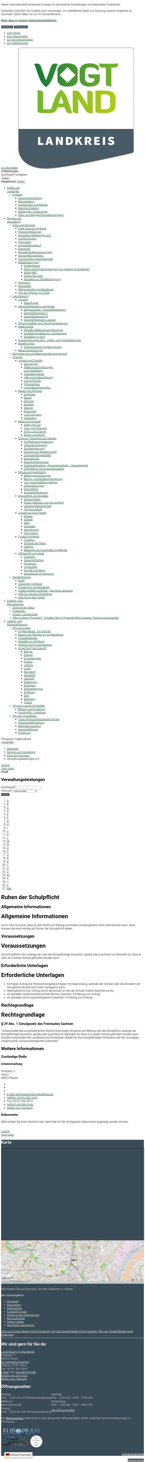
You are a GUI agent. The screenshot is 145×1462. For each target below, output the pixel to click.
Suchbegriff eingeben (14, 174)
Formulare (24, 242)
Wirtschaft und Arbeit (31, 553)
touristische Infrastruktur (39, 573)
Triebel (28, 702)
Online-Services (33, 276)
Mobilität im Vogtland (31, 641)
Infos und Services (23, 225)
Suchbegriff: (8, 787)
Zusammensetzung (30, 198)
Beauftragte (31, 303)
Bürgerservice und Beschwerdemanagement (39, 353)
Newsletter (24, 286)
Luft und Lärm (32, 414)
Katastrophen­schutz (36, 462)
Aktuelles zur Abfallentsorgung (42, 279)
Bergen (28, 651)
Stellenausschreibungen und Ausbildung (38, 369)
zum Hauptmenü (17, 36)
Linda (27, 668)
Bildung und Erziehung (31, 709)
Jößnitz (28, 665)
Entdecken (18, 611)
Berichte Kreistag (28, 208)
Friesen (28, 661)
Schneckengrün (33, 688)
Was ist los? (31, 364)
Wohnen (29, 401)
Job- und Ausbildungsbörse (40, 482)
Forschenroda (32, 658)
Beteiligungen (26, 343)
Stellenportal (25, 326)
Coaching (29, 556)
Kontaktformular (17, 1311)
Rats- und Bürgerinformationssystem (41, 215)
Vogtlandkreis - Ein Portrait (34, 631)
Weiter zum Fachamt (20, 1107)
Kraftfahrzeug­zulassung (39, 441)
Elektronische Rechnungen (23, 1315)
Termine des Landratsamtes (35, 259)
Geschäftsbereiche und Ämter (36, 306)
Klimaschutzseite (133, 1454)
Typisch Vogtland (28, 536)
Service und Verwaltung (21, 752)
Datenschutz (14, 1308)
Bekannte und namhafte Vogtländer (45, 550)
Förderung (30, 563)
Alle (9, 888)
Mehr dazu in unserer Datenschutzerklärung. (29, 20)
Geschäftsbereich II (35, 313)
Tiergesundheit (33, 509)
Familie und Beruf (34, 570)
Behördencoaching (29, 726)
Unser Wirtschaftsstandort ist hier (38, 719)
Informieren (31, 533)
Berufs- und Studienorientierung (43, 479)
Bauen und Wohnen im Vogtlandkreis (40, 634)
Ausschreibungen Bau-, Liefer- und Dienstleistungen (49, 340)
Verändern (30, 418)
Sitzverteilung (26, 201)
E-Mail (5, 1372)
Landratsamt (20, 296)
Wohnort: (6, 790)
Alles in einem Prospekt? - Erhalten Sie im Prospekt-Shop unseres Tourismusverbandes (65, 617)
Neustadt (29, 675)
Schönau (29, 692)
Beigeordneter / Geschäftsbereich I (45, 309)
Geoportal (24, 248)
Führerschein (32, 384)
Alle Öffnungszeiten (63, 1410)
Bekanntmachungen (30, 350)
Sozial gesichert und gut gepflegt (44, 502)
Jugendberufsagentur (37, 387)
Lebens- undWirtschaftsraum (17, 622)
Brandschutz (31, 458)
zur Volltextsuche (17, 43)
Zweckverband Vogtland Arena (42, 347)
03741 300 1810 (22, 1097)
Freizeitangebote (34, 374)
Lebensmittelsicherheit (37, 506)
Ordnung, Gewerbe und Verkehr (37, 438)
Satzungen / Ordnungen (33, 211)
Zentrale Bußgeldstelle (37, 455)
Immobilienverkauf (29, 245)
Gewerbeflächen (34, 560)
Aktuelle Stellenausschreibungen (43, 330)
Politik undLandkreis (13, 189)
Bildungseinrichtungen (37, 475)
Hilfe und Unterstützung (38, 377)
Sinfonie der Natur (35, 543)
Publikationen (32, 265)
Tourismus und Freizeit (32, 512)
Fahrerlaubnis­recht (35, 445)
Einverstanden (21, 27)
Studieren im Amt (34, 336)
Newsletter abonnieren (20, 1325)
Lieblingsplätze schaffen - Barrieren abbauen (45, 590)
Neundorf (29, 672)
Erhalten (29, 404)
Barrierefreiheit (16, 1318)
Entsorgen (30, 411)
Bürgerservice (15, 1418)
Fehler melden (15, 1321)
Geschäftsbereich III (36, 316)
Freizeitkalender (27, 638)
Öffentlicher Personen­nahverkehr (44, 468)
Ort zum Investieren (24, 716)
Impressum (14, 1304)
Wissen (28, 516)
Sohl (26, 695)
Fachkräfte (30, 567)
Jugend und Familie (30, 360)
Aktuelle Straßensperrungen (35, 252)
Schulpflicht (31, 489)
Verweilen (30, 526)
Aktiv (27, 523)
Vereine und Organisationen (35, 644)
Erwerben (29, 394)
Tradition (29, 540)
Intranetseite (136, 1460)
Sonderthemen (21, 577)
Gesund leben (32, 499)
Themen (17, 357)
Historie (28, 546)
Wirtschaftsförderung (31, 722)
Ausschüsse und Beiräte (33, 204)
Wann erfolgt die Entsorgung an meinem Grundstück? (57, 269)
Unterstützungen (34, 485)
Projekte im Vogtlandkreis (33, 587)
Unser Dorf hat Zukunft (32, 648)
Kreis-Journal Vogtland (32, 228)
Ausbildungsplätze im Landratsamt (45, 333)
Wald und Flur (32, 424)
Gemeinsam (31, 529)
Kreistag (17, 194)
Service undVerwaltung (14, 220)
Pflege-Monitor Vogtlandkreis (36, 289)
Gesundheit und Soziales (33, 496)
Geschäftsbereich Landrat (40, 320)
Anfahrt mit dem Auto (20, 1104)
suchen (5, 794)
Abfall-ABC (30, 272)
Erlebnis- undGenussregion (15, 602)
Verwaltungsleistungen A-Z (34, 235)
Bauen (28, 397)
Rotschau (30, 685)
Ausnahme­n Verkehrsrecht (40, 452)
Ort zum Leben (21, 628)
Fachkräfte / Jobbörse (32, 712)
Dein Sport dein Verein (31, 597)
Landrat (23, 299)
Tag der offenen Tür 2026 (33, 292)
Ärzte (21, 580)
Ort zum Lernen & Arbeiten (28, 705)
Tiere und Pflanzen (35, 428)
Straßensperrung (34, 448)
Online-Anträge (27, 238)
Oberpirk (29, 678)
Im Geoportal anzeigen (15, 1362)
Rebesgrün (30, 682)
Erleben (28, 519)
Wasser (28, 408)
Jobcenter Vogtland (30, 584)
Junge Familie (32, 380)
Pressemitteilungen (29, 232)
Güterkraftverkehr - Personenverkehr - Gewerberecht (56, 465)
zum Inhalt (13, 33)
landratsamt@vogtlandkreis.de (30, 1094)
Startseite (12, 748)
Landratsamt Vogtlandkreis (18, 1351)
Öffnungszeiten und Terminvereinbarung (43, 323)
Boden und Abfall (34, 435)
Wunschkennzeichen (30, 255)
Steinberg (29, 699)
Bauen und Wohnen (30, 391)
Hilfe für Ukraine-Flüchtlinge (35, 594)
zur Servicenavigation (20, 39)
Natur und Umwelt (29, 421)
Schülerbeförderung (36, 492)
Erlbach (28, 655)
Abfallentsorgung (28, 262)
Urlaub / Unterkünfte (25, 614)
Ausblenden (7, 27)
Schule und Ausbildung (32, 472)
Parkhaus (24, 282)
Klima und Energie (35, 431)
